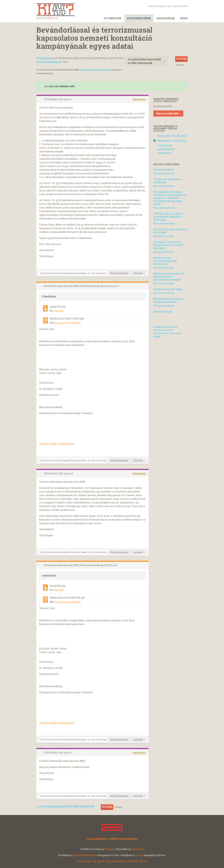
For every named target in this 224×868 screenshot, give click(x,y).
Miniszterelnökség (49, 61)
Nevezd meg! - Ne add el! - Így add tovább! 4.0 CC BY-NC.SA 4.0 (112, 861)
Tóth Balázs (43, 58)
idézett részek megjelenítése (56, 443)
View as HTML (73, 322)
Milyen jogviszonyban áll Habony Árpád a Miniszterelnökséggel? (168, 276)
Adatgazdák (165, 18)
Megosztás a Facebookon (172, 135)
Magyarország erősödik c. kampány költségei (168, 300)
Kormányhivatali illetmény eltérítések (170, 231)
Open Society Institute (85, 855)
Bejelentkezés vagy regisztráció (168, 6)
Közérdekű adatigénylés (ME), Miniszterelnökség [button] (74, 286)
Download (58, 310)
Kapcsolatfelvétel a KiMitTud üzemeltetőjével (112, 838)
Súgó (184, 18)
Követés (181, 58)
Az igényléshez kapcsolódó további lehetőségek (144, 61)
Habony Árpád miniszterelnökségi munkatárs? (165, 260)
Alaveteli (109, 849)
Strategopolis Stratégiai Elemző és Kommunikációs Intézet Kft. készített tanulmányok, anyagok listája (169, 198)
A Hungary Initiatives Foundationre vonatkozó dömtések (168, 245)
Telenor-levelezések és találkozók (167, 181)
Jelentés (138, 273)
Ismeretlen (139, 99)
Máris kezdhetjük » (168, 113)
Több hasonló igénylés (162, 311)
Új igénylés (112, 18)
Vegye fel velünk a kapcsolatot (95, 69)
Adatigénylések (139, 18)
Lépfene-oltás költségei (167, 289)
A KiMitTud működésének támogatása (165, 149)
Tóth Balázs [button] (51, 99)
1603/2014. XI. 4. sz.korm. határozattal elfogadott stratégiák (168, 216)
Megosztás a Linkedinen (172, 140)
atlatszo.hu (53, 18)
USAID (139, 855)
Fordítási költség (163, 169)
